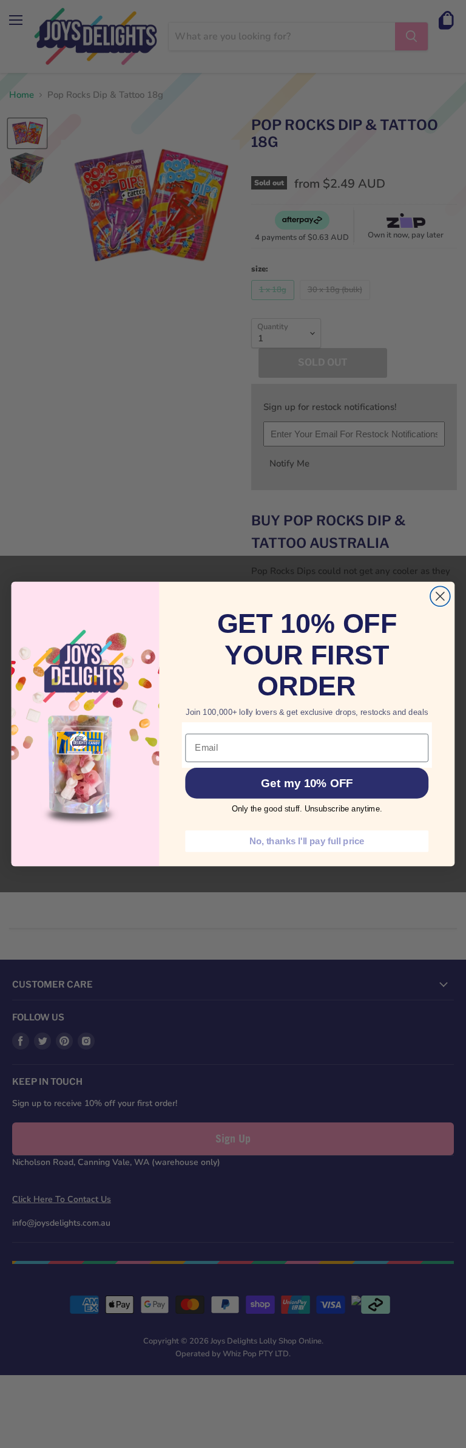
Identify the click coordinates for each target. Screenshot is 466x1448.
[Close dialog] (440, 596)
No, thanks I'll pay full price (307, 840)
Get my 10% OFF (307, 783)
